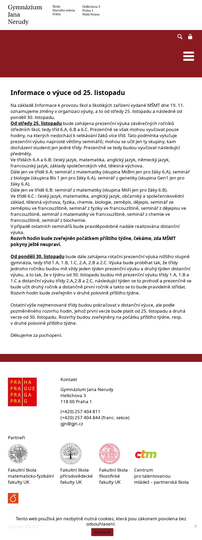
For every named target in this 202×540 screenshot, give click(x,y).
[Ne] (195, 526)
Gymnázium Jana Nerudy (101, 15)
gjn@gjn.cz (71, 424)
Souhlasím (102, 532)
